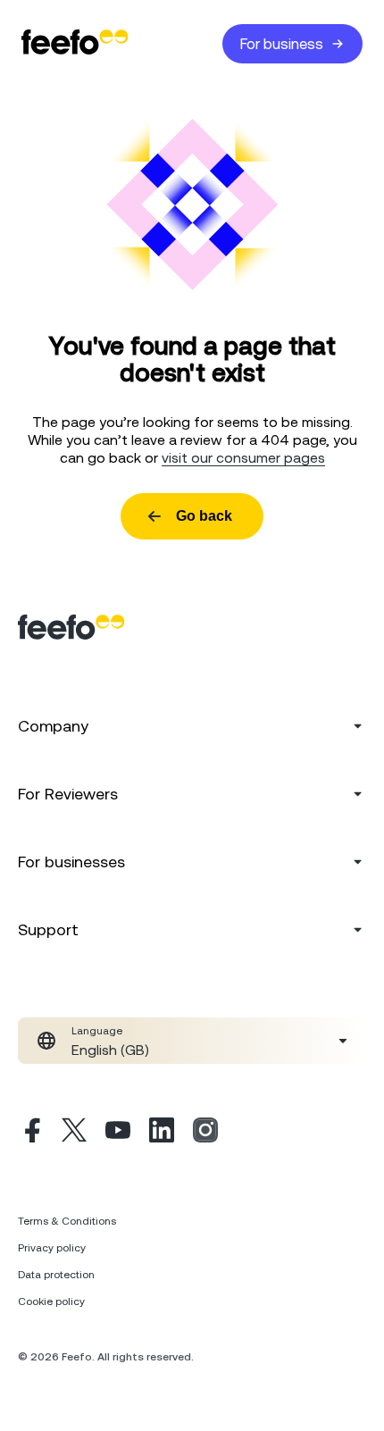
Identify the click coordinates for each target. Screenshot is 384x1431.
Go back (204, 515)
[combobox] (192, 1040)
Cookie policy (51, 1301)
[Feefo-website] (75, 43)
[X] (74, 1132)
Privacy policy (52, 1248)
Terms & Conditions (67, 1221)
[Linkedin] (161, 1132)
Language (96, 1031)
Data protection (56, 1274)
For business (281, 44)
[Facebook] (30, 1132)
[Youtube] (117, 1132)
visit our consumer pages (243, 457)
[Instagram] (205, 1132)
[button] (192, 1040)
